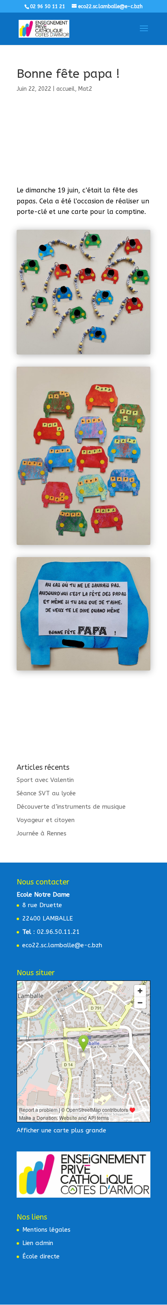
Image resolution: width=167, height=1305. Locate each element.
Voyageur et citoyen (46, 820)
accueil (65, 88)
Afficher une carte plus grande (61, 1130)
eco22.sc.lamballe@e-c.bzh (62, 945)
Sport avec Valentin (45, 780)
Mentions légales (46, 1229)
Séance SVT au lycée (46, 793)
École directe (41, 1256)
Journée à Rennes (41, 833)
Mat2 (85, 88)
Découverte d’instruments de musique (71, 806)
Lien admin (37, 1243)
